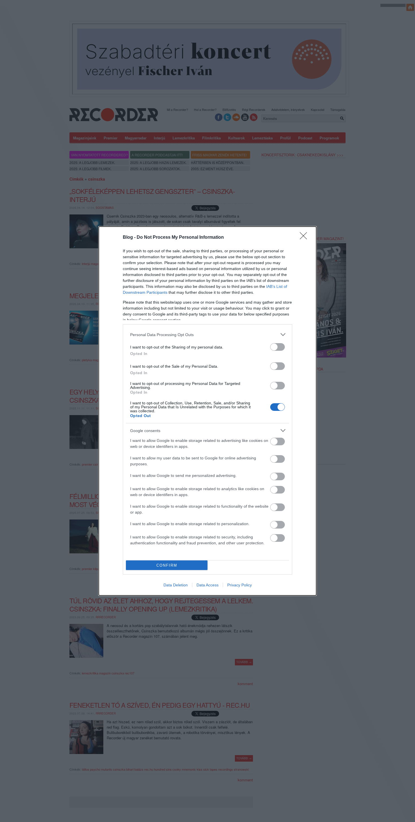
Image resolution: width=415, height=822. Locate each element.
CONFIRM (166, 565)
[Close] (305, 237)
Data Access (207, 585)
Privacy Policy (239, 585)
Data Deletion (175, 585)
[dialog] (207, 411)
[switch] (277, 347)
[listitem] (207, 334)
